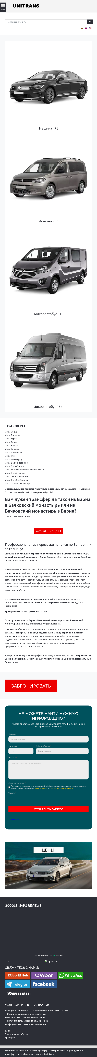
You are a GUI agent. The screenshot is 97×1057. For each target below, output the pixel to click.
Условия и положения (17, 783)
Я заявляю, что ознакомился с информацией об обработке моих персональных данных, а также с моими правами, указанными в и (48, 787)
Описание (12, 758)
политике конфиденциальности (61, 788)
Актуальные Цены (48, 531)
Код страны (13, 746)
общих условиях (41, 788)
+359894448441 (18, 993)
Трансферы (10, 1037)
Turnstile (12, 793)
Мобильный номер (43, 746)
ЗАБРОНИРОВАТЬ (31, 686)
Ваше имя (12, 734)
